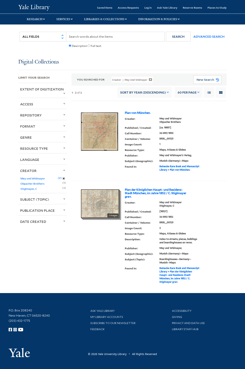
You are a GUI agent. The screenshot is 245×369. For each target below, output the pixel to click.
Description (79, 45)
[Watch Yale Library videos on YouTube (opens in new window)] (20, 329)
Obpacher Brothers (32, 183)
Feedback (97, 329)
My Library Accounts (106, 316)
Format (27, 126)
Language (29, 159)
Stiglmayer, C (28, 189)
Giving (177, 316)
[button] (178, 37)
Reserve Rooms (192, 7)
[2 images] (100, 203)
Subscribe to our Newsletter (113, 323)
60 (187, 92)
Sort (143, 92)
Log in (148, 7)
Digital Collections (38, 62)
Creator (28, 170)
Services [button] (63, 19)
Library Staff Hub (185, 329)
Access (26, 104)
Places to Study (217, 7)
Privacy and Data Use (188, 323)
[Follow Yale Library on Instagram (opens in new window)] (15, 329)
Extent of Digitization (42, 89)
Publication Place (37, 210)
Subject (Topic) (34, 199)
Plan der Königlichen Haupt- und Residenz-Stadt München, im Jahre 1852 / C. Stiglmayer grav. (155, 193)
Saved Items (104, 7)
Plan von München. (137, 113)
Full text (96, 45)
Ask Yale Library (167, 7)
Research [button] (34, 19)
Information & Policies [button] (157, 19)
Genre (26, 137)
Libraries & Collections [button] (104, 19)
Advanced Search (209, 36)
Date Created (33, 221)
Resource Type (34, 148)
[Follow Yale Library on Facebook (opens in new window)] (10, 329)
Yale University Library (34, 7)
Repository (31, 115)
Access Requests (128, 7)
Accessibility (181, 310)
